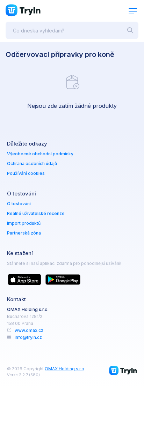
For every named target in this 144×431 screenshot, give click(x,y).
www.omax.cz (29, 330)
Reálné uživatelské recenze (36, 213)
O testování (19, 203)
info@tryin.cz (28, 337)
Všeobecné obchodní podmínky (40, 153)
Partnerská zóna (24, 233)
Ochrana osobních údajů (32, 163)
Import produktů (24, 223)
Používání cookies (26, 173)
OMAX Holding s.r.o (64, 368)
